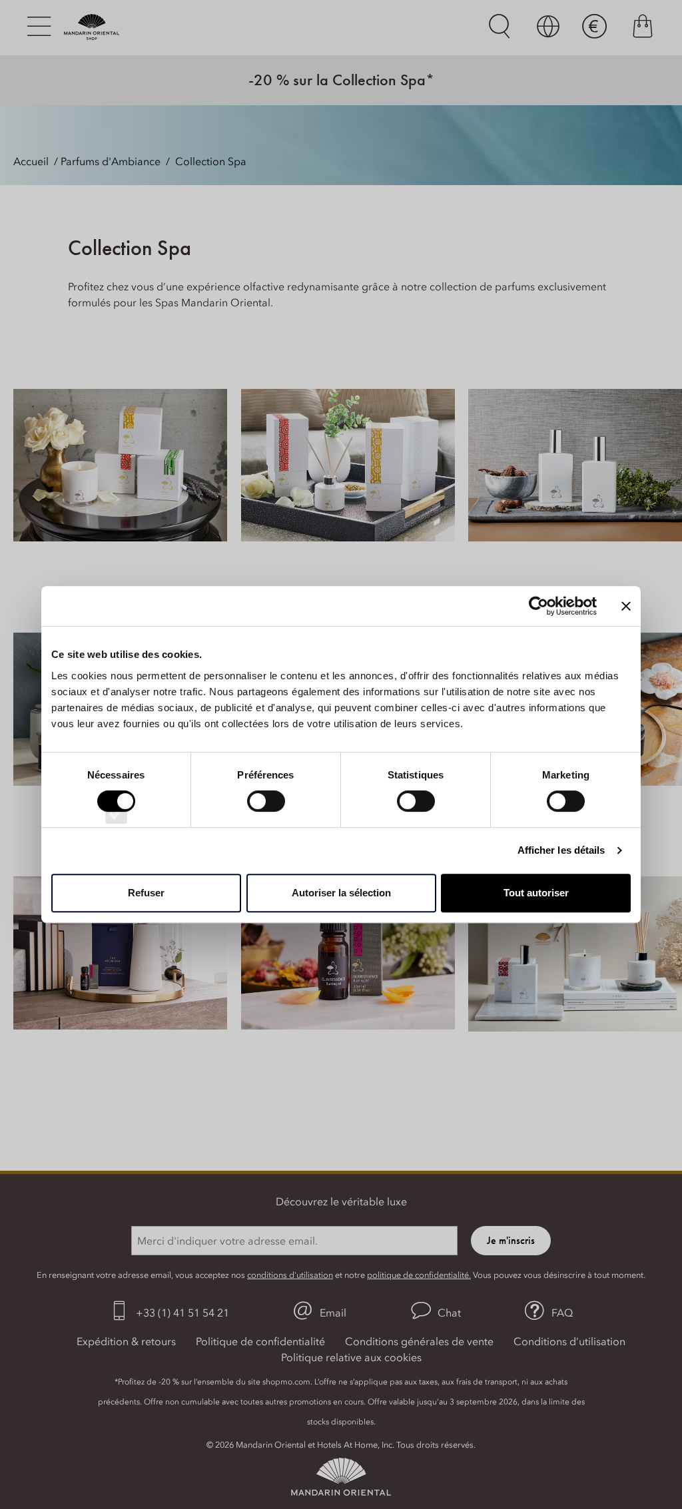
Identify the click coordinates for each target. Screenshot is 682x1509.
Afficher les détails (561, 850)
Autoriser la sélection (341, 892)
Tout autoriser (536, 892)
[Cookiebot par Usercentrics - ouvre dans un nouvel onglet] (538, 606)
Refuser (146, 892)
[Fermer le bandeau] (626, 606)
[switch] (266, 813)
